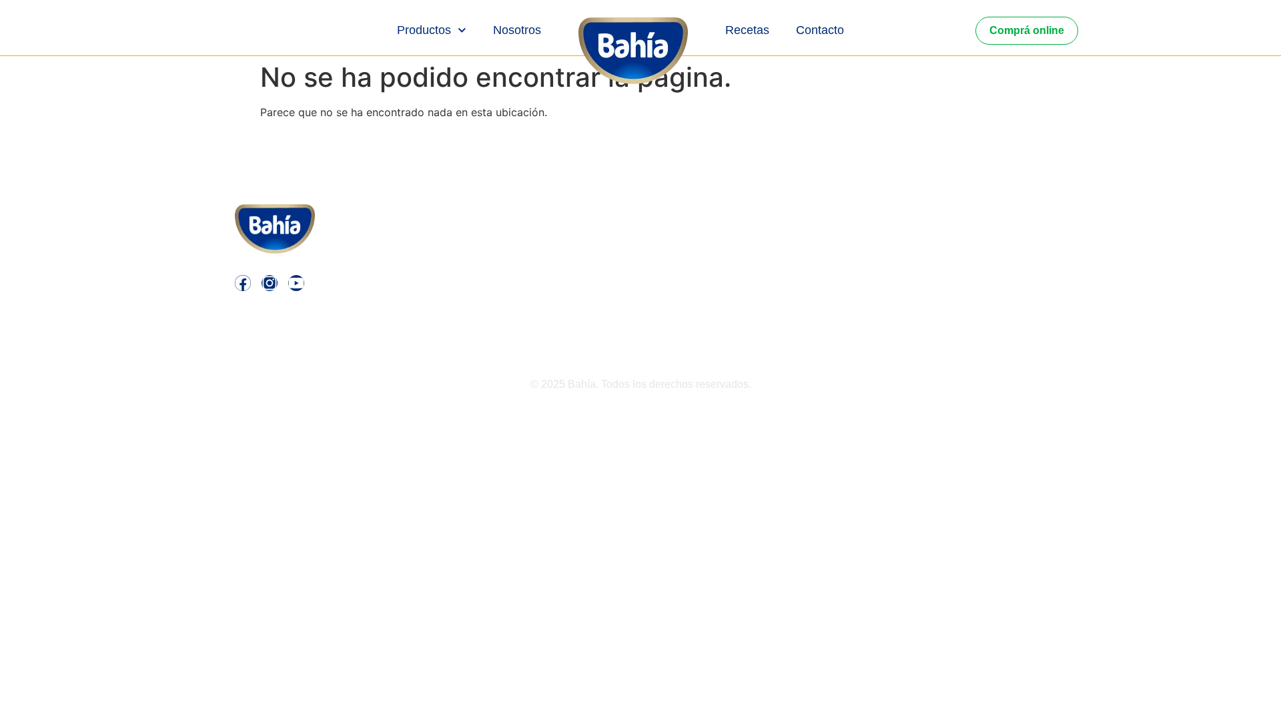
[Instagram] (270, 283)
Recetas (747, 30)
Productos (424, 30)
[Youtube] (296, 283)
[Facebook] (243, 283)
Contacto (820, 30)
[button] (882, 245)
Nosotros (517, 30)
